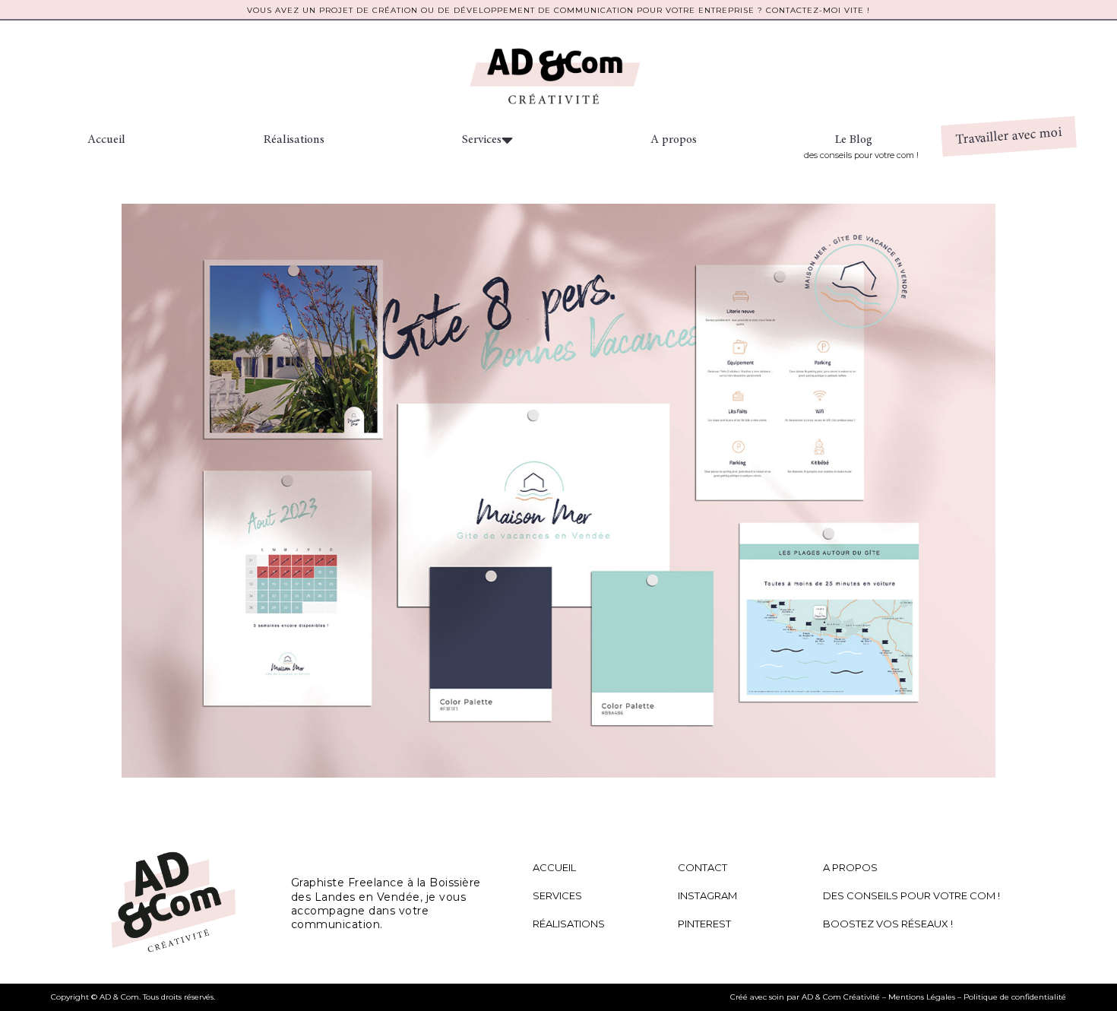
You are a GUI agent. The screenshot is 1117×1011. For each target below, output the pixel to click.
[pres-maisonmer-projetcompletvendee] (558, 491)
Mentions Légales (921, 997)
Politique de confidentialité (1015, 997)
